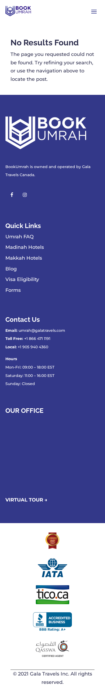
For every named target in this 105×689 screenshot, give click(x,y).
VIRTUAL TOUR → (26, 500)
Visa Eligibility (22, 279)
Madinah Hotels (24, 247)
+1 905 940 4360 (33, 346)
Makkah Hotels (23, 258)
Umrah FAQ (19, 237)
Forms (13, 290)
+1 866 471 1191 (37, 338)
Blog (11, 269)
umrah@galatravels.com (42, 330)
